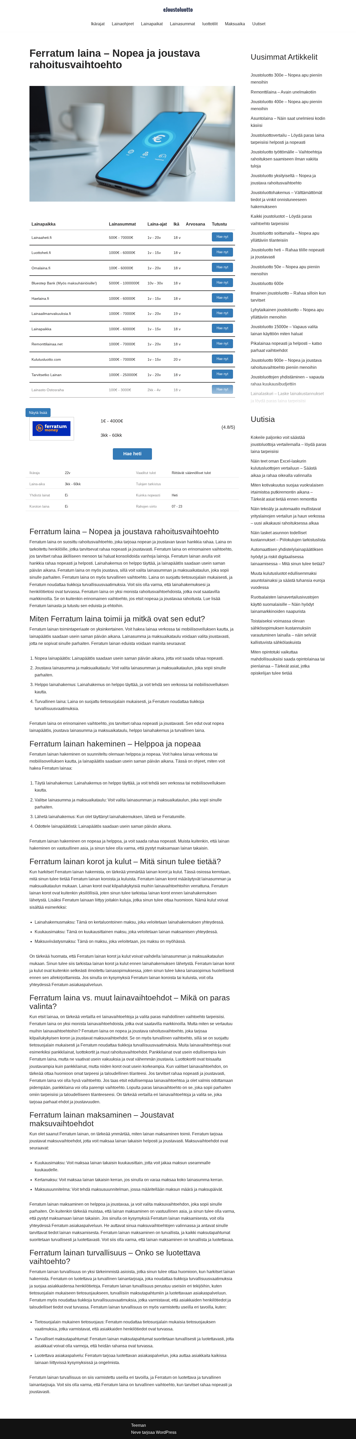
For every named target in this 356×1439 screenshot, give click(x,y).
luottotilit (210, 24)
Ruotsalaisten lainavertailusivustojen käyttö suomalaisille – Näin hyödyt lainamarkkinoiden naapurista (285, 604)
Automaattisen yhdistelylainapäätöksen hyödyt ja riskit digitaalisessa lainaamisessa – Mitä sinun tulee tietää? (288, 556)
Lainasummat (182, 24)
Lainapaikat (152, 24)
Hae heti (132, 453)
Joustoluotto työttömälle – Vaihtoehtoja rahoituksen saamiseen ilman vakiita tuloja (286, 159)
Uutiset (258, 24)
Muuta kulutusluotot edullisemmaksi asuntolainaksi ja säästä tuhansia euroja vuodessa (288, 580)
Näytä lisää (38, 412)
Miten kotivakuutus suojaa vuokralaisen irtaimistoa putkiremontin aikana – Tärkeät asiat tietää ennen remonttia (287, 492)
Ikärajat (98, 24)
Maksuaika (235, 24)
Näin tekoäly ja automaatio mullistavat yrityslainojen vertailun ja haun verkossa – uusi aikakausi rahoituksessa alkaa (288, 516)
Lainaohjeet (123, 24)
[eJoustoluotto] (178, 9)
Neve (136, 1432)
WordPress (166, 1432)
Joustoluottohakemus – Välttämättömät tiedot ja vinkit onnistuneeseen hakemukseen (286, 199)
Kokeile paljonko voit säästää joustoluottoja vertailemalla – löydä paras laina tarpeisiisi (288, 444)
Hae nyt (222, 237)
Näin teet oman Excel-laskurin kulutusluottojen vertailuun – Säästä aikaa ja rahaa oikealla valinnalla (284, 468)
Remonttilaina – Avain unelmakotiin (283, 92)
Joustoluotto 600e (267, 283)
